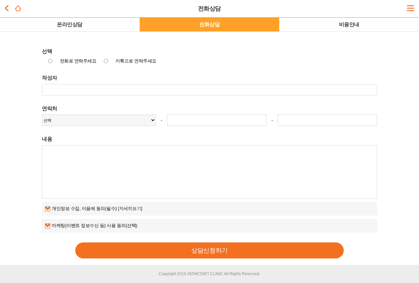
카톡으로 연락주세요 (136, 60)
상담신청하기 (209, 250)
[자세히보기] (130, 208)
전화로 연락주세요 (78, 60)
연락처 (49, 108)
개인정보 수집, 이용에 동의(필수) (97, 208)
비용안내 (349, 24)
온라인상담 (69, 24)
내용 (47, 139)
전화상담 (209, 24)
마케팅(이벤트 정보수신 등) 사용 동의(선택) (94, 225)
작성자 (49, 77)
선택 (47, 51)
